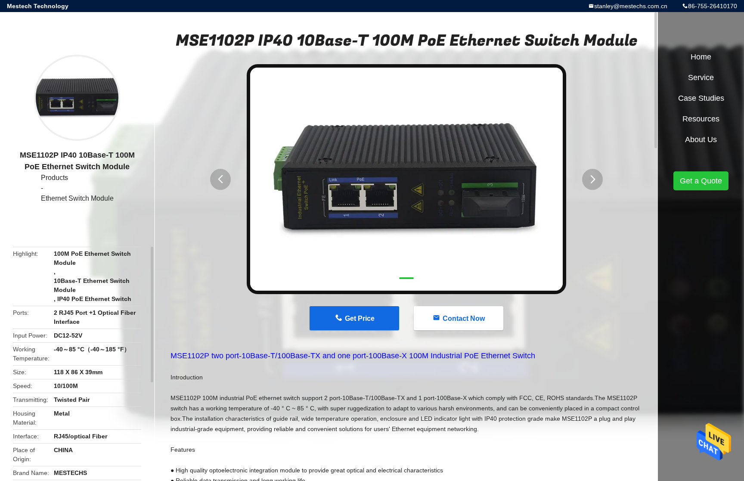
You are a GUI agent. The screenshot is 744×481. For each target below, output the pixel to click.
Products (54, 177)
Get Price (360, 318)
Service (701, 77)
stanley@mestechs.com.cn (630, 6)
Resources (700, 119)
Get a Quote (701, 181)
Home (701, 57)
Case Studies (701, 98)
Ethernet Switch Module (77, 198)
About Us (701, 139)
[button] (220, 179)
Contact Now (464, 318)
